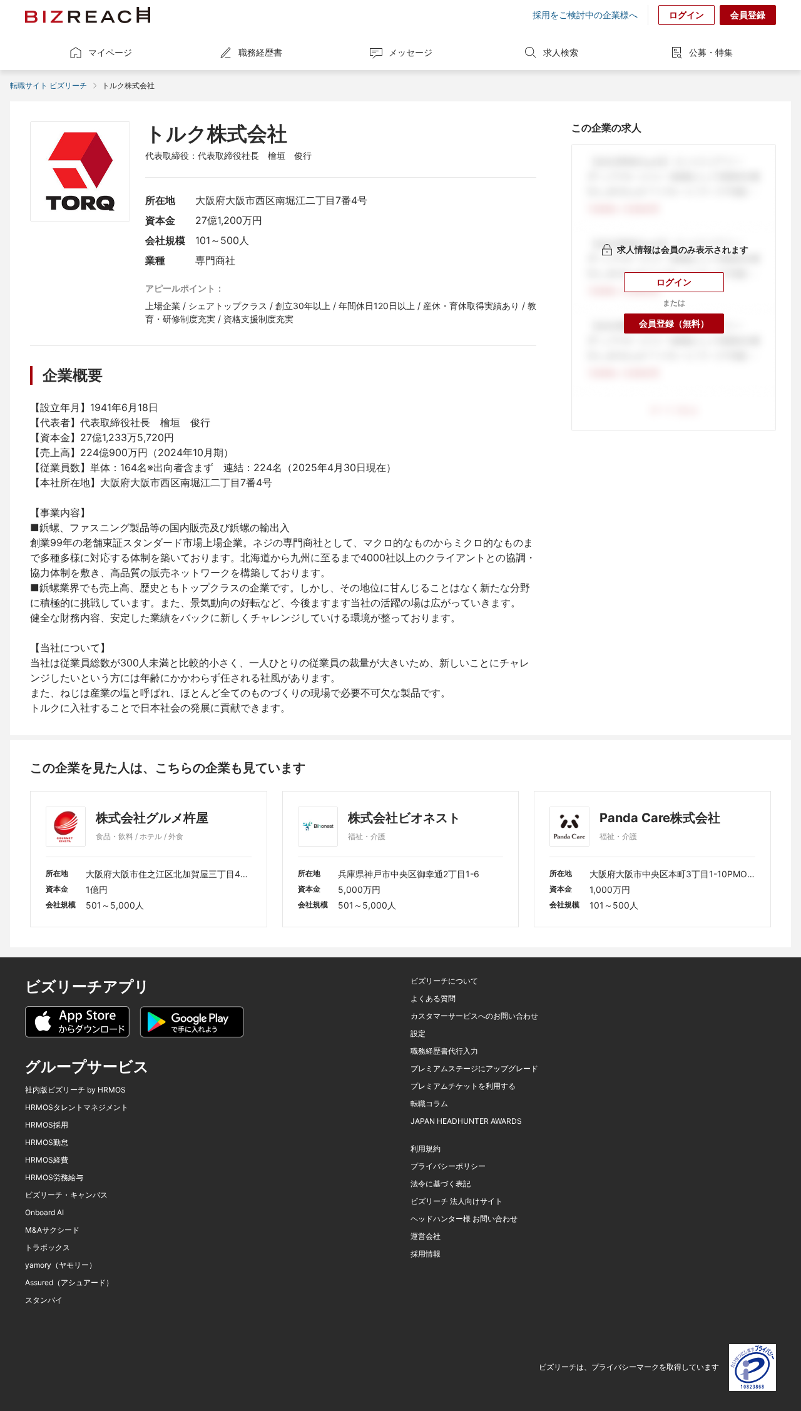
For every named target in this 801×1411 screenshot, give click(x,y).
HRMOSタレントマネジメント (76, 1107)
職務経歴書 (260, 52)
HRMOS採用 (46, 1125)
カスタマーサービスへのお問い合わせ (474, 1016)
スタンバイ (44, 1300)
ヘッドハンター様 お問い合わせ (464, 1219)
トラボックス (47, 1247)
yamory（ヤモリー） (60, 1265)
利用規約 (426, 1149)
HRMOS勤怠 (46, 1142)
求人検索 (560, 52)
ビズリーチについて (444, 981)
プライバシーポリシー (448, 1166)
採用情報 (426, 1254)
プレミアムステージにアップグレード (474, 1068)
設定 (418, 1033)
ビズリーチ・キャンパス (66, 1195)
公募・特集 (711, 52)
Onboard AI (44, 1212)
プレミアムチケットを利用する (463, 1086)
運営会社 (426, 1236)
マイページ (110, 52)
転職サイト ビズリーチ (48, 85)
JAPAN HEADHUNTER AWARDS (466, 1121)
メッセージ (410, 52)
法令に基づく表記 (441, 1184)
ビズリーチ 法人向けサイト (457, 1201)
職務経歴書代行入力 (444, 1051)
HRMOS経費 (46, 1160)
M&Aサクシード (52, 1230)
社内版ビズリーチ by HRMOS (75, 1090)
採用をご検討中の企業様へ (585, 15)
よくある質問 (433, 998)
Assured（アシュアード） (69, 1282)
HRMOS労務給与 (54, 1177)
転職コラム (429, 1104)
